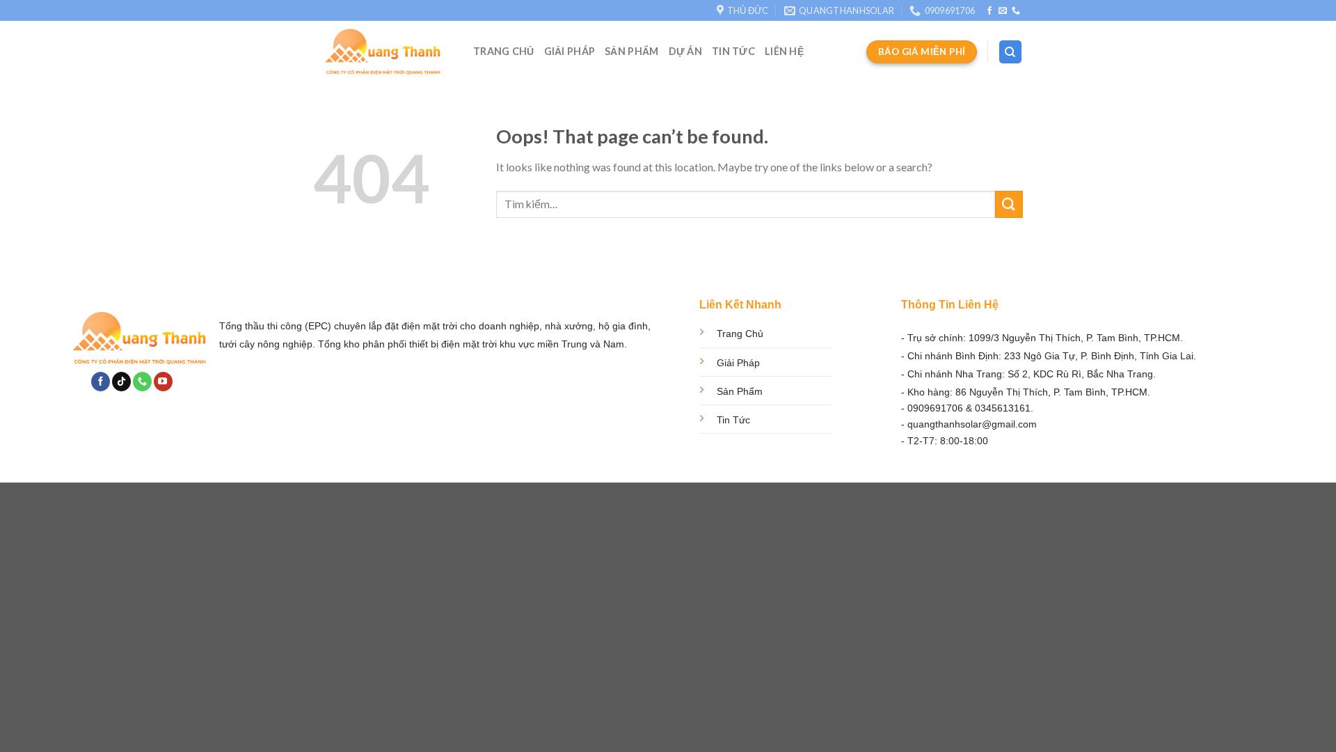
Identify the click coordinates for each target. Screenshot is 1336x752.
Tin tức (733, 51)
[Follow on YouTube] (163, 381)
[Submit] (1009, 204)
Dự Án (685, 51)
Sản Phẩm (631, 51)
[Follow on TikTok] (121, 381)
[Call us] (1016, 11)
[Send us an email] (1003, 11)
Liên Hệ (784, 51)
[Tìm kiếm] (1010, 51)
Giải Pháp (570, 51)
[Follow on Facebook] (989, 11)
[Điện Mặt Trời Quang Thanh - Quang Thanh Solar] (382, 52)
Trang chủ (503, 51)
